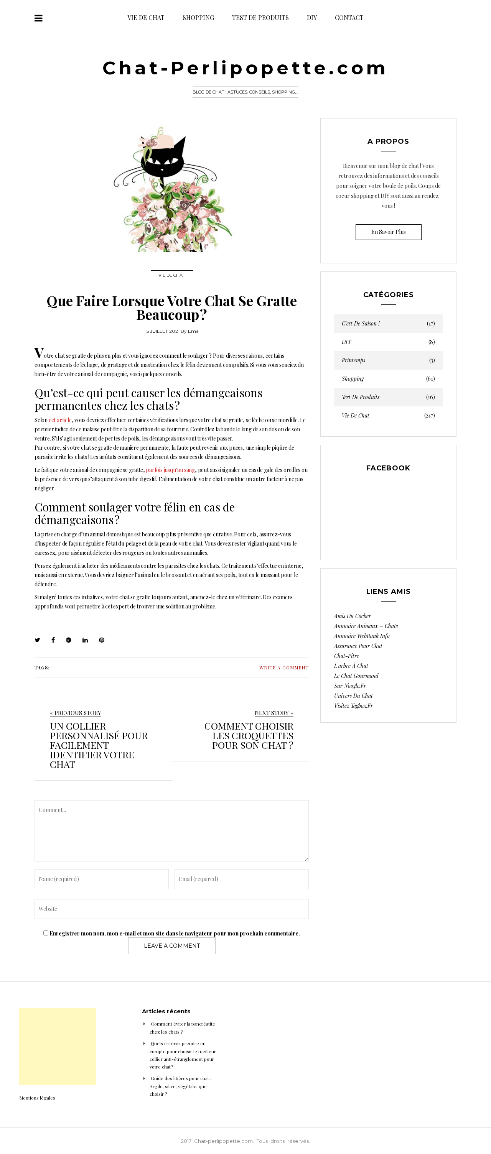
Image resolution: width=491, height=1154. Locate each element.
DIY (312, 17)
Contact (349, 17)
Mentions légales (37, 1098)
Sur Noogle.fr (350, 685)
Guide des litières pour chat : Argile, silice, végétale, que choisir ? (180, 1086)
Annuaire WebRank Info (362, 635)
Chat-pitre (346, 655)
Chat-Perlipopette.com (245, 68)
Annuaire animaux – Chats (366, 626)
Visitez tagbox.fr (353, 705)
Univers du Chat (353, 695)
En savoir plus (388, 231)
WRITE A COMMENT (284, 667)
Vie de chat (146, 17)
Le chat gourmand (356, 675)
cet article (60, 420)
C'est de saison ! (388, 323)
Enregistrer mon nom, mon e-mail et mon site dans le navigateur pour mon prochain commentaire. (174, 933)
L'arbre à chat (351, 665)
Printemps (388, 360)
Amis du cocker (352, 616)
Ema (193, 331)
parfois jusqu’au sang (170, 469)
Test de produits (260, 17)
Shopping (198, 17)
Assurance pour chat (358, 645)
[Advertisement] (57, 1046)
